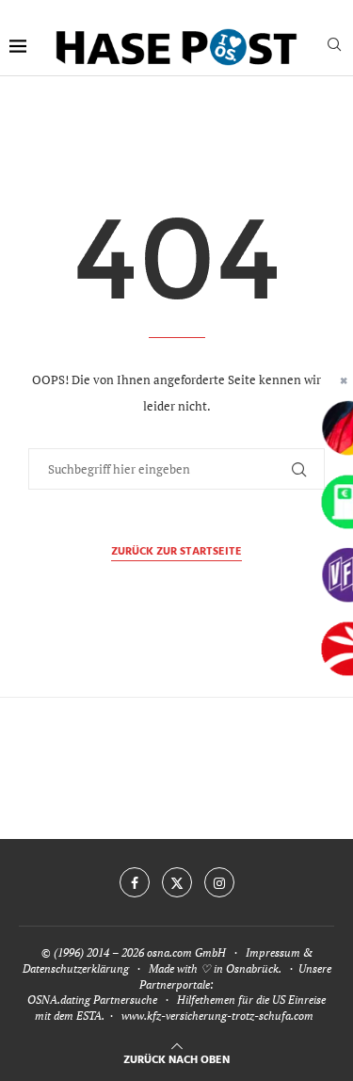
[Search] (334, 47)
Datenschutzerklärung (76, 968)
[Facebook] (135, 882)
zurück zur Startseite (176, 552)
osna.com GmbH (186, 952)
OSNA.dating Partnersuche (92, 999)
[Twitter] (177, 882)
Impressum (273, 952)
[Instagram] (219, 882)
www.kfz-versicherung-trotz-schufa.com (217, 1015)
